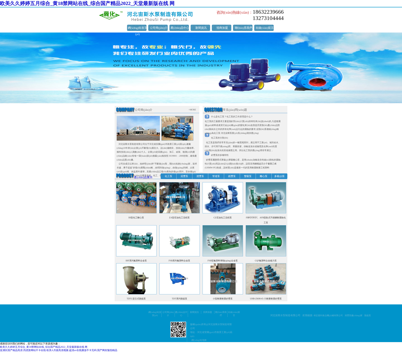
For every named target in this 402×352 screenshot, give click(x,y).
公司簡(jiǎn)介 (158, 27)
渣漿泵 (200, 176)
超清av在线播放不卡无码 (83, 350)
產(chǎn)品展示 (143, 177)
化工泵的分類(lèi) (219, 138)
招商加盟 (222, 27)
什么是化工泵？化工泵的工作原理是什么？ (232, 116)
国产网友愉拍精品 (107, 350)
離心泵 (263, 176)
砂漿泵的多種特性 (220, 155)
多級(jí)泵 (279, 176)
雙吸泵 (248, 176)
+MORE (192, 110)
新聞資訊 (201, 27)
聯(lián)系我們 (243, 27)
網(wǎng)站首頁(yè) (137, 31)
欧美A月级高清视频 (57, 350)
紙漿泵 (232, 176)
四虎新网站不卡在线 (34, 350)
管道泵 (216, 176)
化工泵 (168, 176)
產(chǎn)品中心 (180, 27)
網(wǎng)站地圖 (198, 340)
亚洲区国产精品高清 (11, 350)
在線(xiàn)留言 (265, 27)
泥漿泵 (184, 176)
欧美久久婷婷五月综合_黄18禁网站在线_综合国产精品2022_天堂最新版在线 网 (87, 3)
